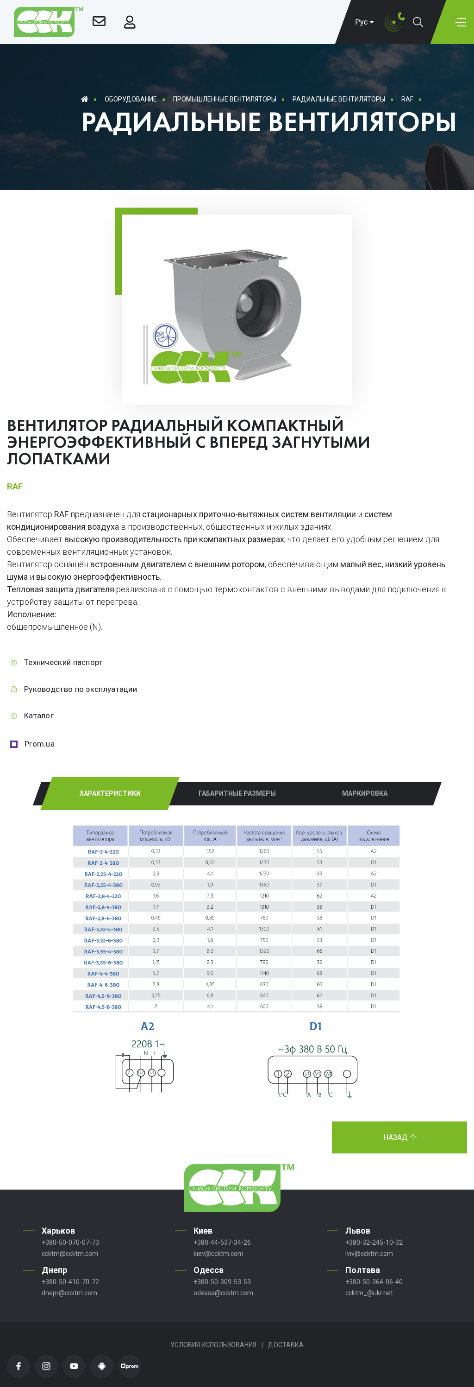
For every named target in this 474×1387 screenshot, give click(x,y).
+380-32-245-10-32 (374, 1242)
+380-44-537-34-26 (222, 1242)
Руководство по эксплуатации (80, 689)
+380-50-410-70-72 (70, 1282)
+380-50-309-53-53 (222, 1282)
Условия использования (213, 1345)
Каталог (39, 715)
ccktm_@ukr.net (369, 1293)
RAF (407, 99)
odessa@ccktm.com (223, 1293)
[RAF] (237, 389)
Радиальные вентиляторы (339, 99)
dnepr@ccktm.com (69, 1293)
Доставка (286, 1345)
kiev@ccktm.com (218, 1253)
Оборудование (131, 99)
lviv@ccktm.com (369, 1253)
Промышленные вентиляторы (224, 99)
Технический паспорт (63, 662)
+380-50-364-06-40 (374, 1282)
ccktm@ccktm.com (70, 1253)
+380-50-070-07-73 (70, 1242)
